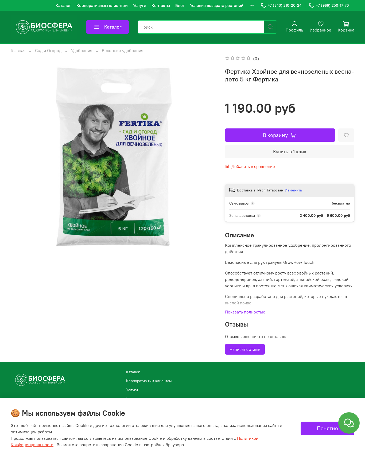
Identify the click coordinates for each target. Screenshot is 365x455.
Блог (180, 5)
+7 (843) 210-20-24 (284, 5)
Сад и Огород (48, 50)
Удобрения (81, 50)
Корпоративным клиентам (102, 5)
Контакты (161, 5)
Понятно (327, 428)
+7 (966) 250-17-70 (332, 5)
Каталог (63, 5)
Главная (18, 50)
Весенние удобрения (122, 50)
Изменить (293, 190)
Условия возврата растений (216, 5)
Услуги (139, 5)
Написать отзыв (245, 349)
